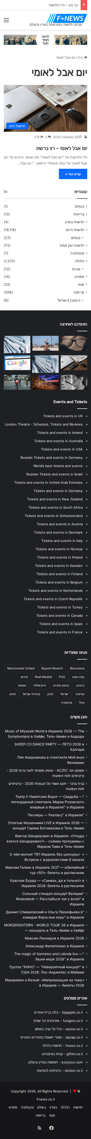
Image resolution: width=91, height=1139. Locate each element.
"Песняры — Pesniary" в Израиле (56, 815)
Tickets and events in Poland (60, 557)
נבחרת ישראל (31, 694)
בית (81, 57)
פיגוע (12, 694)
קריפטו (79, 292)
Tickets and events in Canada (59, 615)
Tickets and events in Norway (59, 549)
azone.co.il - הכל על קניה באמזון (59, 1029)
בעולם (79, 206)
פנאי (80, 284)
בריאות (79, 214)
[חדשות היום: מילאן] (45, 382)
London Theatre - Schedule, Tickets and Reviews (44, 424)
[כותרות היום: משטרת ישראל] (17, 382)
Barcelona (77, 668)
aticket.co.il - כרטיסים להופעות (60, 1070)
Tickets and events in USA (62, 449)
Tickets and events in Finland (59, 574)
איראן (24, 677)
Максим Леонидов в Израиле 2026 (54, 938)
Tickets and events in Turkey (60, 607)
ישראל (64, 694)
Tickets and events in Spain (61, 624)
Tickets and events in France (60, 632)
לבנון (50, 694)
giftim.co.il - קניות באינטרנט (62, 1054)
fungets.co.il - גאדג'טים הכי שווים (58, 1021)
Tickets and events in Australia (58, 441)
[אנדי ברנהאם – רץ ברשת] (45, 364)
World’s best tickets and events (58, 466)
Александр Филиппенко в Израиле (55, 946)
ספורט (79, 277)
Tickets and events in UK (63, 416)
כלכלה (79, 261)
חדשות (78, 1107)
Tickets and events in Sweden (59, 566)
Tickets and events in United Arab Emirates (48, 482)
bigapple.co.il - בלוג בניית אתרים (58, 1012)
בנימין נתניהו (61, 685)
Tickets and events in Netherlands (55, 591)
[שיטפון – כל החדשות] (45, 343)
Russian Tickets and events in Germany (51, 457)
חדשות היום (75, 230)
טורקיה (80, 694)
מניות (76, 269)
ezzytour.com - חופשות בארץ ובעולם (55, 1062)
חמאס (22, 685)
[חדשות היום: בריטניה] (74, 343)
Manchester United (20, 668)
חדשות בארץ (74, 222)
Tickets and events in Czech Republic (53, 599)
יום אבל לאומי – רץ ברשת (61, 148)
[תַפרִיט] (6, 21)
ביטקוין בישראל (69, 300)
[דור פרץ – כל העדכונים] (17, 344)
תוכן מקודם (79, 717)
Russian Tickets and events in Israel (54, 474)
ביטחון (80, 685)
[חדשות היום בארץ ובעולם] (67, 18)
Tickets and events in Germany (58, 491)
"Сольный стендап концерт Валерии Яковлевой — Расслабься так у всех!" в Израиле (50, 899)
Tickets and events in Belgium (59, 582)
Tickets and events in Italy (62, 541)
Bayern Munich (52, 668)
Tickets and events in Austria (60, 524)
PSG (62, 677)
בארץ (53, 1107)
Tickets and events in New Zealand (55, 499)
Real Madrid (43, 677)
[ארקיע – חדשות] (17, 362)
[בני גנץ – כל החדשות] (74, 362)
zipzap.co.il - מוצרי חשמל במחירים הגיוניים (51, 1037)
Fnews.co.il (46, 1099)
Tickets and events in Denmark (58, 532)
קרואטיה (66, 702)
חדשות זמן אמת (72, 245)
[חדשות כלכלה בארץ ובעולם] (45, 40)
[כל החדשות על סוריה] (74, 382)
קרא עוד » (73, 174)
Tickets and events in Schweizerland (54, 516)
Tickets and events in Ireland (60, 433)
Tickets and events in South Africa (55, 507)
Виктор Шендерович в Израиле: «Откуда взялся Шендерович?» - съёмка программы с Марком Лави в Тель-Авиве (45, 841)
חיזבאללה (39, 685)
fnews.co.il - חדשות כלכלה (62, 1046)
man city (78, 677)
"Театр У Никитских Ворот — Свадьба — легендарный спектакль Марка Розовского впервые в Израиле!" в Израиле (47, 802)
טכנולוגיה (77, 253)
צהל (81, 702)
